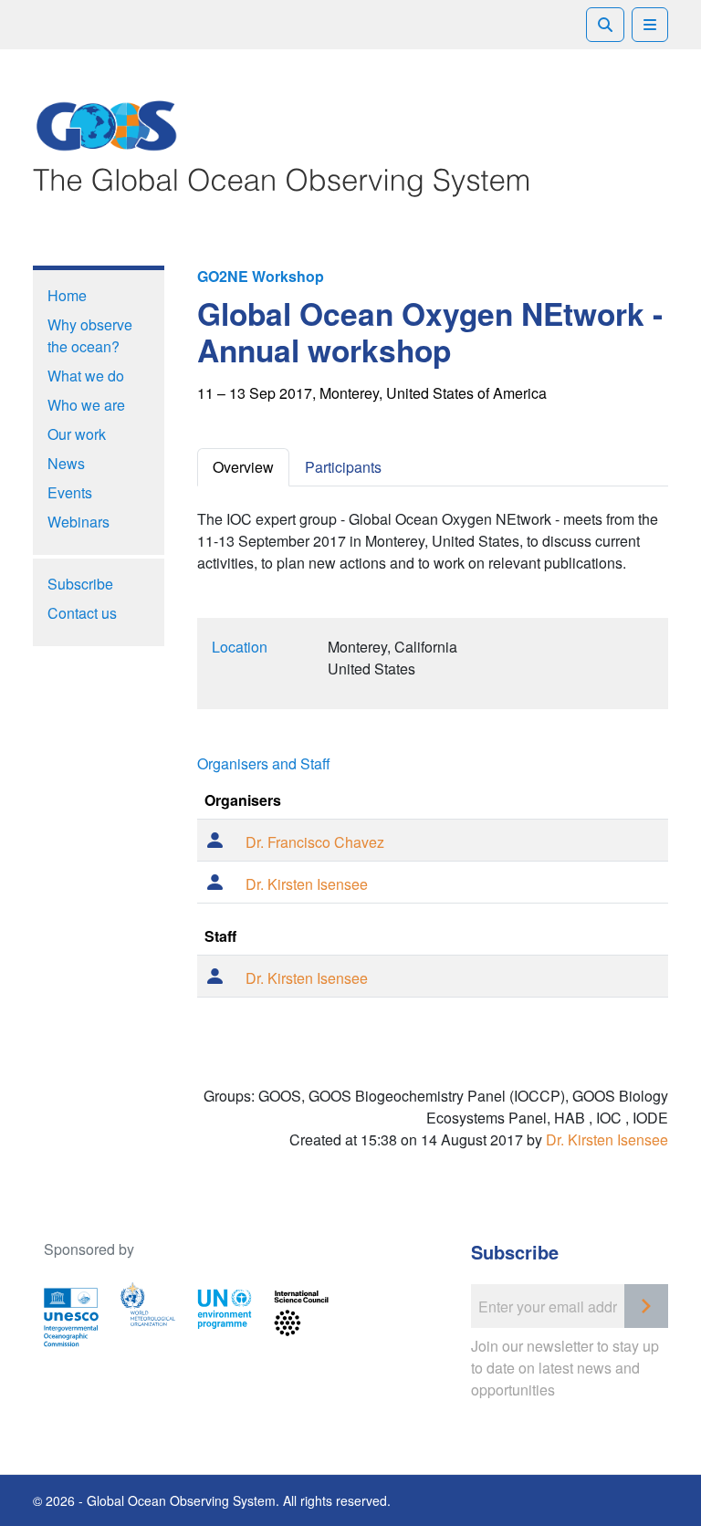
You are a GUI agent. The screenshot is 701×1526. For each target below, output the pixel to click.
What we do (85, 375)
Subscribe (80, 583)
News (66, 463)
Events (69, 492)
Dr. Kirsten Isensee (307, 883)
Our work (76, 433)
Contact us (82, 612)
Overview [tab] (243, 466)
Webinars (78, 521)
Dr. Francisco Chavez (315, 841)
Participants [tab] (343, 466)
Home (67, 295)
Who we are (86, 404)
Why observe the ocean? (89, 335)
